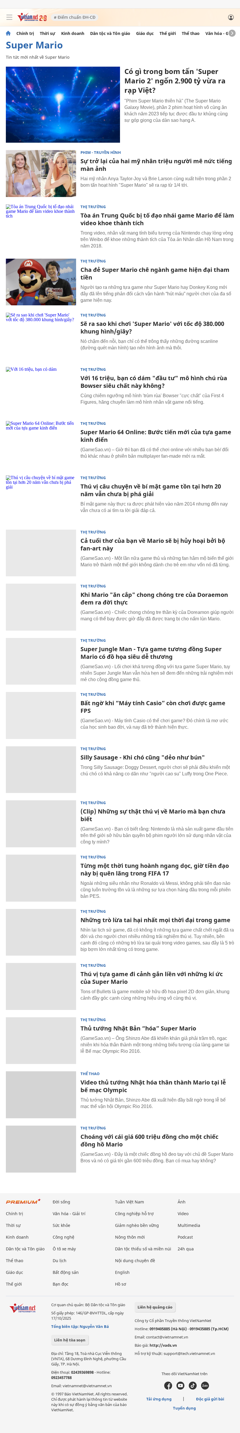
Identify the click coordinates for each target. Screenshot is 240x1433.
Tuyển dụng (184, 1408)
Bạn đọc (60, 1284)
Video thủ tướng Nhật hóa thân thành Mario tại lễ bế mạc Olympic (153, 1086)
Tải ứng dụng (159, 1399)
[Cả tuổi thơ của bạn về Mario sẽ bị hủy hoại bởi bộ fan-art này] (41, 553)
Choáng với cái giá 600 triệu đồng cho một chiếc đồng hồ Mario (149, 1140)
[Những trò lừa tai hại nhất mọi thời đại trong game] (41, 932)
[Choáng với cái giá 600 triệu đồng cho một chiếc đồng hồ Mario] (41, 1149)
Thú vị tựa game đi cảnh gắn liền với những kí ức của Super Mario (151, 978)
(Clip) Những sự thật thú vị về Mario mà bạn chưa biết (152, 815)
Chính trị (25, 33)
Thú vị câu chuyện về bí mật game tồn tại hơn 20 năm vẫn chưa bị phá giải (150, 490)
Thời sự (47, 33)
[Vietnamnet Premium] (23, 1204)
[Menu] (9, 17)
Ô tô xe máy (64, 1249)
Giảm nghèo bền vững (137, 1225)
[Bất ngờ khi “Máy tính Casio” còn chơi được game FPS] (41, 715)
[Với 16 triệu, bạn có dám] (41, 390)
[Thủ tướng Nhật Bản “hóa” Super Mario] (41, 1040)
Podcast (185, 1237)
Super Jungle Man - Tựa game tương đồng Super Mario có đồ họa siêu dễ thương (151, 653)
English (122, 1272)
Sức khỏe (61, 1225)
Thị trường (93, 207)
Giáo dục (145, 33)
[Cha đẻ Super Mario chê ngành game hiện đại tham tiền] (41, 282)
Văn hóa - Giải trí (222, 33)
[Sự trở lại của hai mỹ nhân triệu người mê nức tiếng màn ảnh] (41, 173)
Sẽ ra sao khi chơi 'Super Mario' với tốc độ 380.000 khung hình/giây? (152, 327)
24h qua (186, 1249)
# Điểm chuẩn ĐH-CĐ (74, 17)
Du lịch (59, 1260)
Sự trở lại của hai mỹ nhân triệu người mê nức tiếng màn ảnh (156, 165)
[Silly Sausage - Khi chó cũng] (41, 769)
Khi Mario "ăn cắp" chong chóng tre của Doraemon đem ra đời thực (154, 598)
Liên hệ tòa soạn (69, 1340)
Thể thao (191, 33)
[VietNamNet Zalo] (205, 1388)
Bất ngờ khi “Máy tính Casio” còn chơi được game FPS (152, 707)
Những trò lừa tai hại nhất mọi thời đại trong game (155, 920)
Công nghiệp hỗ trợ (134, 1213)
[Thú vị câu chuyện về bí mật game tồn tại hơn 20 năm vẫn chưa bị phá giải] (41, 498)
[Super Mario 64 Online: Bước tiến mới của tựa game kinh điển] (41, 444)
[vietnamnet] (32, 19)
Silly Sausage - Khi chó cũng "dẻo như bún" (142, 757)
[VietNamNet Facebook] (168, 1388)
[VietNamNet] (8, 33)
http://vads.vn (163, 1345)
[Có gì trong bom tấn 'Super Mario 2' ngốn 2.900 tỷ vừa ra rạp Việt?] (63, 105)
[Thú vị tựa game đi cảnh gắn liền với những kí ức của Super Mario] (41, 986)
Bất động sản (66, 1272)
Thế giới (168, 33)
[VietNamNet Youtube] (180, 1388)
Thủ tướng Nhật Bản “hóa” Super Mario (138, 1028)
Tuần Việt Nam (129, 1202)
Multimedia (189, 1225)
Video (183, 1213)
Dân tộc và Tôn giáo (110, 33)
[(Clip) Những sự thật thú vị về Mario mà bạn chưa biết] (41, 823)
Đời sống (61, 1202)
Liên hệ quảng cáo (155, 1307)
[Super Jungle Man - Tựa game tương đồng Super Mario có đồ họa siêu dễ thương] (41, 661)
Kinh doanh (72, 33)
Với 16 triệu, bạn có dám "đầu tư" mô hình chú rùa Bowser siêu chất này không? (153, 382)
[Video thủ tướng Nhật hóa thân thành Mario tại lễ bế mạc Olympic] (41, 1094)
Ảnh (182, 1202)
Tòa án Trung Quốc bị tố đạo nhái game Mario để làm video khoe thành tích (157, 219)
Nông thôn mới (130, 1237)
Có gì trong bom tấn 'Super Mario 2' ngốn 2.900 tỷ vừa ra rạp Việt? (175, 80)
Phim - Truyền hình (100, 152)
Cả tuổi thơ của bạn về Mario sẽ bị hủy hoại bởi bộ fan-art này (152, 544)
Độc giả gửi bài (210, 1399)
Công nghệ (63, 1237)
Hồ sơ (120, 1284)
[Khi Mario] (41, 607)
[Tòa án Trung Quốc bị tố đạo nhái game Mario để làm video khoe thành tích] (41, 227)
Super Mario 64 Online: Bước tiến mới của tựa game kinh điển (155, 436)
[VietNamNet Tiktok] (193, 1388)
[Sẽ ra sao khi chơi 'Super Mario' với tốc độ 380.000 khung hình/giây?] (41, 336)
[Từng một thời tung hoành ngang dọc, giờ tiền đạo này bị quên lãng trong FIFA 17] (41, 878)
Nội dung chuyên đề (135, 1260)
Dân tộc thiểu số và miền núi (143, 1249)
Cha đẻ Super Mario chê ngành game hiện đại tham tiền (154, 273)
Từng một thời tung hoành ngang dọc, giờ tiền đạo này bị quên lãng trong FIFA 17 (154, 869)
